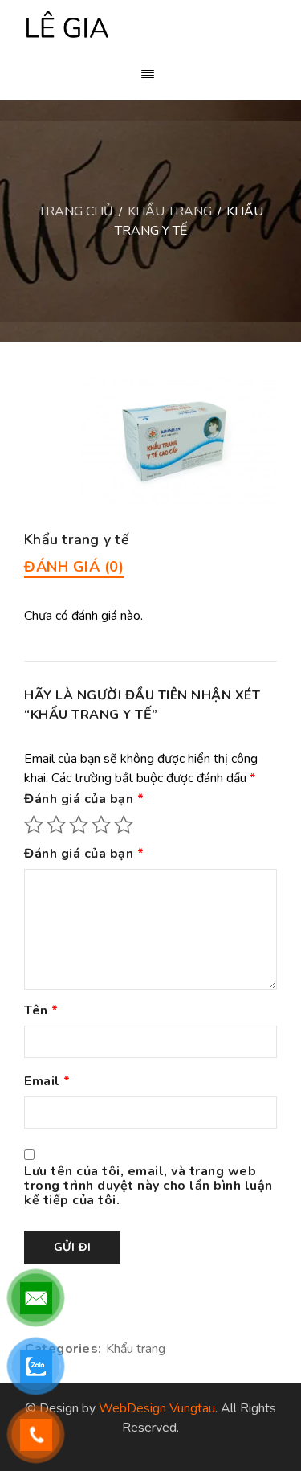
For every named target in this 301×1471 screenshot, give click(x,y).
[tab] (74, 566)
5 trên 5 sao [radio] (123, 824)
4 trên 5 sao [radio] (101, 824)
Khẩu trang (170, 211)
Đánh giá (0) (74, 566)
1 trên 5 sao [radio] (33, 824)
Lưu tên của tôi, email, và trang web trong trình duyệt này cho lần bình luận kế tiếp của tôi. (148, 1186)
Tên (41, 1011)
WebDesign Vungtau (157, 1408)
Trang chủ (76, 211)
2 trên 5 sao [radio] (56, 824)
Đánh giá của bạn (84, 800)
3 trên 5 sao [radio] (78, 824)
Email (47, 1082)
